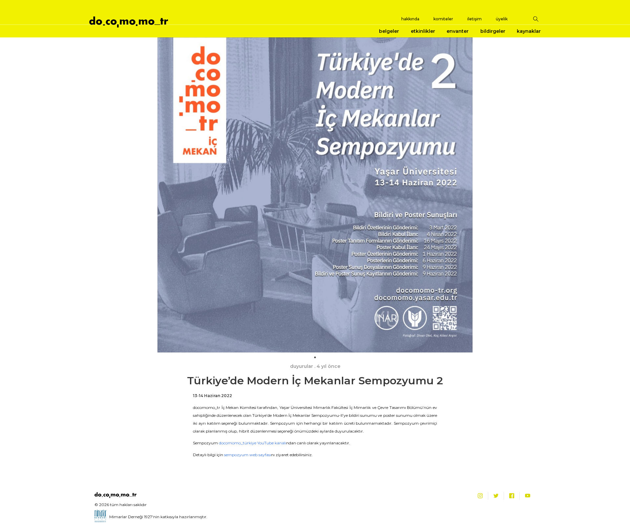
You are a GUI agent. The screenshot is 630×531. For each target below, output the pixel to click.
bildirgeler (492, 31)
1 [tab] (315, 357)
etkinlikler (423, 31)
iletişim (474, 18)
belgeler (389, 31)
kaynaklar (529, 31)
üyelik (502, 18)
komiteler (443, 18)
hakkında (410, 18)
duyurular (301, 366)
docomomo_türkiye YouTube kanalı (252, 442)
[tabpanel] (315, 194)
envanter (458, 31)
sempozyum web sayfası (247, 454)
